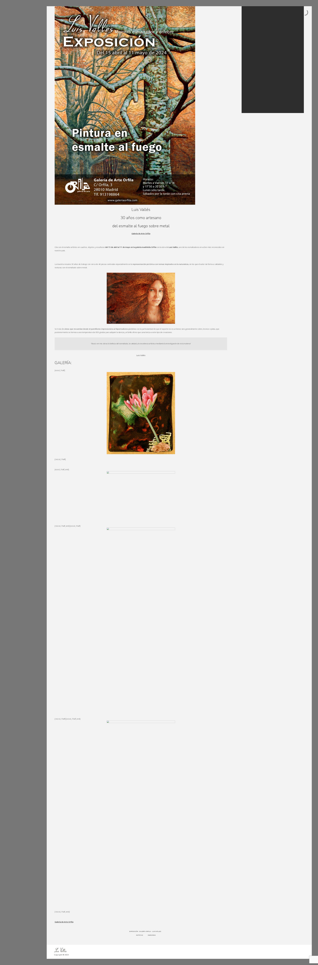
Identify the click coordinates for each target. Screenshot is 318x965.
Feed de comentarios (254, 102)
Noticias (14, 47)
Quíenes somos (17, 42)
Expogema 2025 (252, 30)
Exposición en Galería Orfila (256, 36)
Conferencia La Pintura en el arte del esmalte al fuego (265, 39)
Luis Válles (156, 931)
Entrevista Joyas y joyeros (255, 33)
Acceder (249, 96)
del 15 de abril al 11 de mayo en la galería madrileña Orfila (131, 247)
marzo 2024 (251, 60)
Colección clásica (18, 25)
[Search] (295, 14)
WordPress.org (252, 105)
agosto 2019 (251, 72)
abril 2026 (250, 51)
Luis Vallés (173, 247)
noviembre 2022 (252, 69)
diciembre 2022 (252, 66)
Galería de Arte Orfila (141, 233)
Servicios (14, 20)
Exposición (133, 931)
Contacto (14, 51)
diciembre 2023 (252, 63)
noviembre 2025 (252, 54)
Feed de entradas (253, 99)
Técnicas (14, 34)
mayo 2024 (250, 57)
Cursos (13, 38)
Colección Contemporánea (22, 29)
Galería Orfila (145, 931)
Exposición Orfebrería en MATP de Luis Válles (262, 27)
